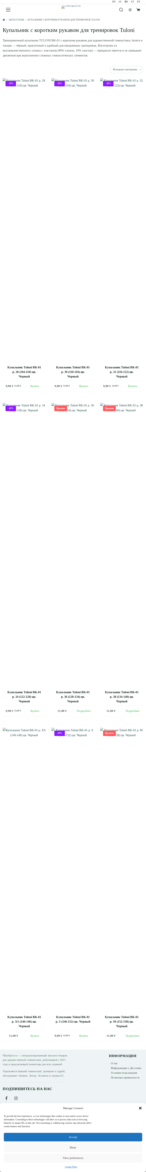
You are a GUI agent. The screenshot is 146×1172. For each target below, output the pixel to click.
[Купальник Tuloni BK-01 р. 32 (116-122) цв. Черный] (121, 220)
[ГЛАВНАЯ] (4, 20)
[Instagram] (16, 1098)
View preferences (73, 1157)
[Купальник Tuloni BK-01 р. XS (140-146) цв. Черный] (24, 870)
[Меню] (8, 9)
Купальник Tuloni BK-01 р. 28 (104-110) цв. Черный (24, 372)
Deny (73, 1147)
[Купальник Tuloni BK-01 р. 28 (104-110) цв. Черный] (24, 220)
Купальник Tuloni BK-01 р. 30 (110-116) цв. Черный (73, 372)
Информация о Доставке (126, 1068)
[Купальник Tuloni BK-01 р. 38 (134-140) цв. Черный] (121, 545)
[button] (140, 1108)
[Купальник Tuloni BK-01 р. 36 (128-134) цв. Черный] (73, 545)
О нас (114, 1063)
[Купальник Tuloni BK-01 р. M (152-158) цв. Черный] (121, 870)
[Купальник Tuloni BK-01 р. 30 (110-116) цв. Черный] (73, 220)
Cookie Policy (71, 1167)
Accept (73, 1137)
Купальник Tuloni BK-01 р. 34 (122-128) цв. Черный (24, 697)
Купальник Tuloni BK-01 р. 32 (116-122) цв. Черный (122, 372)
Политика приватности (125, 1077)
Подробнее (84, 710)
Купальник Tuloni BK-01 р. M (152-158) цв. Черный (122, 1021)
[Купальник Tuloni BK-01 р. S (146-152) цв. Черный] (73, 870)
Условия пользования (124, 1072)
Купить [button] (34, 386)
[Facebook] (6, 1098)
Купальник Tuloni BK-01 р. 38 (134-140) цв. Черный (122, 697)
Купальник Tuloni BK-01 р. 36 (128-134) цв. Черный (73, 697)
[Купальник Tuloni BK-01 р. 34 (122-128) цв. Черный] (24, 545)
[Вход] (130, 9)
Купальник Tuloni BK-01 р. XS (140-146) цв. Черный (24, 1021)
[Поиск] (121, 10)
